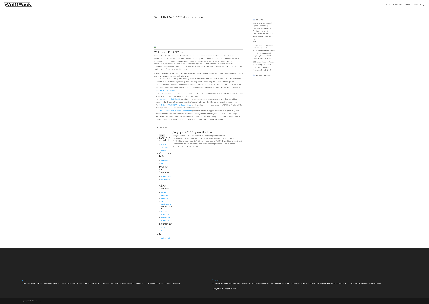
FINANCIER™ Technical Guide (170, 99)
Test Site (164, 147)
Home (388, 4)
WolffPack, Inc (34, 301)
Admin (163, 150)
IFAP (261, 19)
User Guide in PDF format (165, 90)
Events (163, 163)
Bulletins (164, 198)
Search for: (163, 128)
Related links (166, 238)
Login (407, 4)
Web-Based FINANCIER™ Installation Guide (175, 105)
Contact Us (417, 4)
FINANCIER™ (398, 4)
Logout (163, 144)
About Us (164, 160)
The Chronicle (265, 75)
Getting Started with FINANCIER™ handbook (175, 111)
